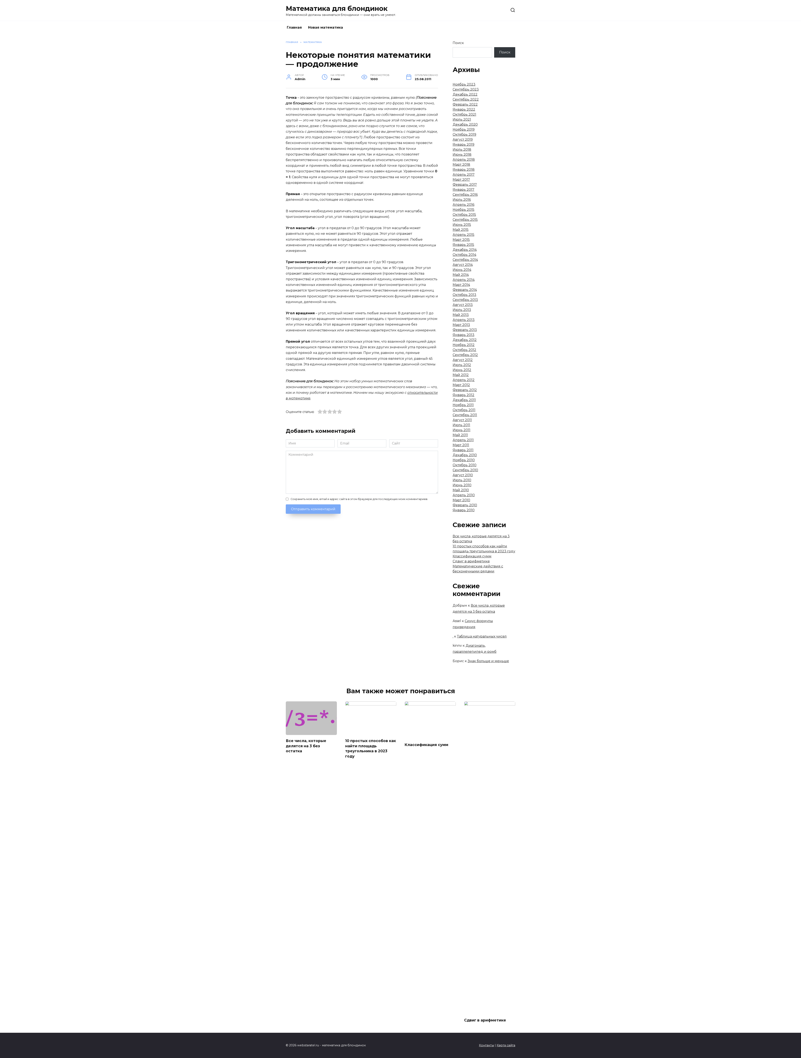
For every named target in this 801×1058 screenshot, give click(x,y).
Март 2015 (461, 240)
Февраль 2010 (465, 505)
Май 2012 (461, 375)
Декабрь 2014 (465, 250)
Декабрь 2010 (465, 455)
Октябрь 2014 (464, 255)
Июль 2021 (462, 119)
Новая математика (325, 27)
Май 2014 (461, 275)
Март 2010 (461, 500)
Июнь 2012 (462, 370)
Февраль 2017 (465, 185)
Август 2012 (463, 360)
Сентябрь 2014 (465, 260)
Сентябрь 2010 (465, 470)
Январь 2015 (463, 245)
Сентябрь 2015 (465, 220)
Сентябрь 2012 (465, 355)
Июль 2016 (462, 200)
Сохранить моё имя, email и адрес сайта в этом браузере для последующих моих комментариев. (359, 499)
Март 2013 (461, 325)
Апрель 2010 (464, 495)
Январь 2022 (464, 109)
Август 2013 (463, 305)
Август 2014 (463, 265)
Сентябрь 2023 (466, 89)
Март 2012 (461, 385)
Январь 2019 (463, 144)
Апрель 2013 (464, 320)
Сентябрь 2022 (466, 99)
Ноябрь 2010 (464, 460)
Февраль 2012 (465, 390)
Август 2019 (463, 139)
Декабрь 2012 (465, 340)
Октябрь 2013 (464, 295)
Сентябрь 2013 (465, 300)
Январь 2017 (463, 190)
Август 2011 (462, 420)
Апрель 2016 (463, 205)
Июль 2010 (462, 480)
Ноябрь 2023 (464, 84)
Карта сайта (506, 1045)
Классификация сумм (472, 556)
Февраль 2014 (465, 290)
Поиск (458, 43)
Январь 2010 (464, 510)
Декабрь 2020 (465, 124)
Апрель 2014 (464, 280)
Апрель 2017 (464, 175)
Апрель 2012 (464, 380)
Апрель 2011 (463, 440)
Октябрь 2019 (464, 134)
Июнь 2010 (462, 485)
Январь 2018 (464, 170)
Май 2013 (461, 315)
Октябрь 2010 (464, 465)
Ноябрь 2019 (464, 129)
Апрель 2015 (463, 235)
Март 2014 (461, 285)
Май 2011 (460, 435)
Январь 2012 (463, 395)
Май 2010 (461, 490)
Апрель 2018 (464, 160)
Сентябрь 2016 (465, 195)
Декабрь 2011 (464, 400)
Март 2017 (461, 180)
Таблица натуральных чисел (482, 636)
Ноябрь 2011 (463, 405)
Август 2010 (463, 475)
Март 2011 (461, 445)
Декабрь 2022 (465, 94)
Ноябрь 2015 (463, 210)
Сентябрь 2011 (465, 415)
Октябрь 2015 (464, 215)
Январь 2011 (463, 450)
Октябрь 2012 (464, 350)
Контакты (486, 1045)
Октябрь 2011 (464, 410)
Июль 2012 (462, 365)
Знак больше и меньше (488, 661)
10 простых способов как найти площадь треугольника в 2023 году (370, 748)
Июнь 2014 (462, 270)
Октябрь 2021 (464, 114)
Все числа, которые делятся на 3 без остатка (306, 746)
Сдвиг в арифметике (471, 561)
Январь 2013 (463, 335)
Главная (294, 27)
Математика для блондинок (337, 8)
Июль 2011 (461, 425)
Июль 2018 (462, 150)
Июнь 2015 (462, 225)
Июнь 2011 (461, 430)
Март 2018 (461, 165)
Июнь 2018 (462, 155)
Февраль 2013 (465, 330)
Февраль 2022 (465, 104)
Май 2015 (461, 230)
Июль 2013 (462, 310)
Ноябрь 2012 (464, 345)
